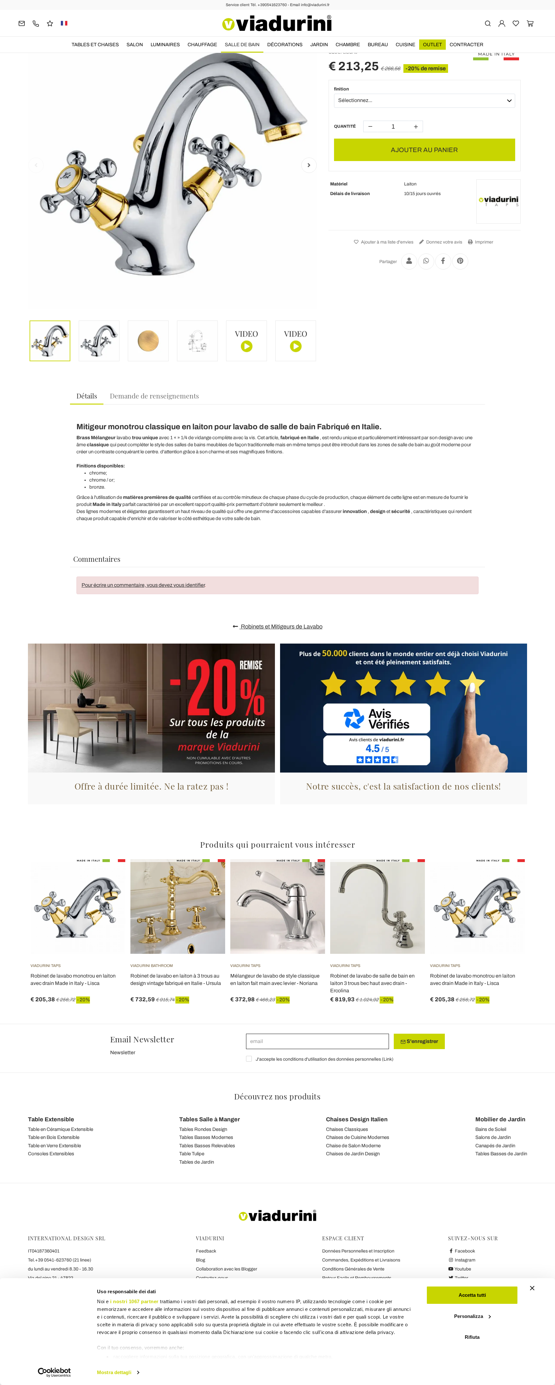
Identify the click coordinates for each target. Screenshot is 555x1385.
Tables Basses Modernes (206, 1137)
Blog (200, 1260)
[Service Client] (35, 23)
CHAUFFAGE (202, 44)
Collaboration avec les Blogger (226, 1269)
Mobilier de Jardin (500, 1119)
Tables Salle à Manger (209, 1119)
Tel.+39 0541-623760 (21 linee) (59, 1260)
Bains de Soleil (490, 1129)
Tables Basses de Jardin (501, 1153)
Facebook (464, 1251)
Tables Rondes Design (203, 1129)
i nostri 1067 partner (134, 1301)
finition (341, 89)
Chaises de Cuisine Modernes (357, 1137)
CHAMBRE (348, 44)
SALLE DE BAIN (242, 44)
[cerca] (487, 23)
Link (387, 1059)
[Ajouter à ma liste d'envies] (108, 891)
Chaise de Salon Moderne (353, 1145)
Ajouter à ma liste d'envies (386, 242)
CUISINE (405, 44)
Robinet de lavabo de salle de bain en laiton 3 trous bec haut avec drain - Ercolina (372, 983)
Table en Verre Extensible (54, 1145)
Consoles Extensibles (51, 1153)
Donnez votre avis (443, 242)
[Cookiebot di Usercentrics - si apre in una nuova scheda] (54, 1372)
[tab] (86, 396)
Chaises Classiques (347, 1129)
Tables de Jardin (196, 1162)
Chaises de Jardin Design (353, 1153)
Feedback (206, 1251)
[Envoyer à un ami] (409, 261)
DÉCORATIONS (285, 44)
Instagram (464, 1260)
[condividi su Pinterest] (460, 261)
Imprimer (483, 242)
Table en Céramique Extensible (60, 1129)
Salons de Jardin (493, 1137)
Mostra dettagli (114, 1372)
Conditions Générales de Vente (353, 1269)
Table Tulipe (191, 1153)
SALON (135, 44)
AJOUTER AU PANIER (424, 149)
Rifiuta (472, 1337)
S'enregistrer (422, 1041)
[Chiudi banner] (532, 1288)
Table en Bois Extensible (53, 1137)
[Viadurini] (277, 23)
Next (309, 165)
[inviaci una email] (21, 23)
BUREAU (378, 44)
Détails (86, 395)
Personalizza (468, 1316)
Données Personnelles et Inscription (358, 1251)
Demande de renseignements (154, 395)
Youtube (462, 1269)
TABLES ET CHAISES (95, 44)
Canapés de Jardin (495, 1145)
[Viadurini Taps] (498, 201)
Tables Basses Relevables (207, 1145)
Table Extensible (51, 1119)
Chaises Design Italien (357, 1119)
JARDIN (319, 44)
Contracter (466, 44)
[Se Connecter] (501, 23)
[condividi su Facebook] (443, 261)
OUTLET (432, 44)
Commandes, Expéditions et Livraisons (361, 1260)
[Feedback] (50, 23)
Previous (36, 165)
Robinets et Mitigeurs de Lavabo (281, 626)
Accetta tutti (472, 1295)
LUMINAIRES (165, 44)
